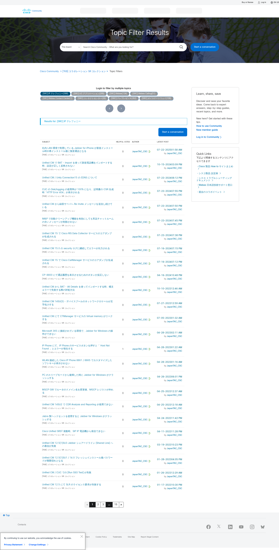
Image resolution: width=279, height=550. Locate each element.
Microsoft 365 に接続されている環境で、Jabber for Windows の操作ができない (77, 332)
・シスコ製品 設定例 (207, 173)
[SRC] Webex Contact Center (56, 98)
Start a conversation (204, 47)
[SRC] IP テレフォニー (53, 94)
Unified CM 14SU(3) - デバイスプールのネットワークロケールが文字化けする (77, 303)
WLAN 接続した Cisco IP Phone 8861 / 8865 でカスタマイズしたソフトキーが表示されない (77, 362)
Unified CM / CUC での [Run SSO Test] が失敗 (66, 473)
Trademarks (117, 537)
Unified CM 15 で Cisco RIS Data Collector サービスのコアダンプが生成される (77, 235)
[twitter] (219, 527)
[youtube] (241, 527)
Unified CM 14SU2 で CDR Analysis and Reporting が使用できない (77, 404)
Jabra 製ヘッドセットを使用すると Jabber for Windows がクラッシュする (77, 417)
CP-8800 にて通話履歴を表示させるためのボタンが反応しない (75, 275)
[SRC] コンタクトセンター (90, 98)
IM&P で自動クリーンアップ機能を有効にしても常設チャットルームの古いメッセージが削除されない (78, 220)
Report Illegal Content (150, 537)
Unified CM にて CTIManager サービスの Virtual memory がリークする (77, 317)
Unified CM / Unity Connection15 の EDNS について (69, 178)
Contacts (22, 525)
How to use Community (209, 126)
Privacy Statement (13, 544)
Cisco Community (49, 71)
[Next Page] (121, 504)
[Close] (81, 536)
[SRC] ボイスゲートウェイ (154, 98)
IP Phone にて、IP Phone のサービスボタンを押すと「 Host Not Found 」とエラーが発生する (76, 347)
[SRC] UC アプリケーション (86, 94)
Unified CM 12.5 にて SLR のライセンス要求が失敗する (71, 485)
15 (115, 504)
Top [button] (8, 515)
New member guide (207, 130)
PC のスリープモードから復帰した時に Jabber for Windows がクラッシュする (77, 376)
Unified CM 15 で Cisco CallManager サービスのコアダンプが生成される (77, 261)
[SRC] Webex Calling (142, 94)
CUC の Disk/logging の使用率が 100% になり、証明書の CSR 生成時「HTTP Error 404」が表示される (78, 191)
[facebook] (208, 527)
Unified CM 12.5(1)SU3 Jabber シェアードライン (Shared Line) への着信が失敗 (77, 444)
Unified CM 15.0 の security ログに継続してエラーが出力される (76, 248)
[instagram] (252, 527)
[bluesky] (262, 526)
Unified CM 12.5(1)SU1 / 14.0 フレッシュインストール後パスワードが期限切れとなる (77, 459)
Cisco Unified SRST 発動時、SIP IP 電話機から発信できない (73, 431)
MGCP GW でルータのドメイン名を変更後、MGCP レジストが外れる (77, 391)
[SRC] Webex (116, 94)
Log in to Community (208, 137)
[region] (42, 541)
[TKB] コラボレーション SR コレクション (84, 71)
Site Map (131, 537)
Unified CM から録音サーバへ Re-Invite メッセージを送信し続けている (77, 205)
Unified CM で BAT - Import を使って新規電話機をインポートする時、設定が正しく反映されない (77, 164)
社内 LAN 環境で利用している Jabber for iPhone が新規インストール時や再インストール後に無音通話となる (77, 149)
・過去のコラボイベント (209, 192)
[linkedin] (230, 527)
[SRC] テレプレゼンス (121, 98)
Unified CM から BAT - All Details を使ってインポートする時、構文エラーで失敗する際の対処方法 (77, 288)
